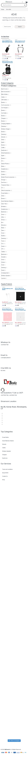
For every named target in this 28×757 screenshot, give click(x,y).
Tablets (3, 251)
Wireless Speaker (5, 275)
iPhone (3, 219)
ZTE (2, 248)
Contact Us (5, 476)
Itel (2, 222)
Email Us (4, 355)
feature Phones (5, 163)
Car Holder (4, 113)
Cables (3, 97)
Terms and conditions (7, 469)
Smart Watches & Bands (7, 201)
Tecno (2, 241)
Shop (3, 479)
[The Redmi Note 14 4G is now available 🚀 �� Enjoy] (14, 499)
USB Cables (4, 99)
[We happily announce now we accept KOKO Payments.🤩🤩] (14, 718)
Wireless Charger (5, 129)
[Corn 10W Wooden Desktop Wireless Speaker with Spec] (14, 660)
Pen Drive (3, 182)
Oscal (2, 233)
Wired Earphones (5, 153)
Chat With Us (6, 368)
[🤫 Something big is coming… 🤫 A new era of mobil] (14, 584)
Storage (3, 179)
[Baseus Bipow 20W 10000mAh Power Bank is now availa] (14, 704)
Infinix (2, 217)
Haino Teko (4, 203)
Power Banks (5, 39)
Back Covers (4, 89)
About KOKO (5, 472)
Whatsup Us (5, 342)
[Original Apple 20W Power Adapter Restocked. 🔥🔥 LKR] (14, 639)
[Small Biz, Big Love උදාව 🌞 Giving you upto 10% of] (14, 594)
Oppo (2, 230)
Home (2, 9)
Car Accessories (5, 105)
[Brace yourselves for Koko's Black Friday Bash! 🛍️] (14, 621)
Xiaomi (2, 246)
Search (25, 5)
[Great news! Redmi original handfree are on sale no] (14, 489)
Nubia (2, 227)
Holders (3, 174)
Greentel (3, 257)
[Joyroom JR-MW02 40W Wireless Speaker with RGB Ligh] (14, 684)
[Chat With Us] (2, 365)
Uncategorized (5, 273)
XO (2, 161)
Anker (9, 39)
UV (2, 187)
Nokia (2, 166)
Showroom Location (8, 401)
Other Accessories (5, 190)
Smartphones (4, 209)
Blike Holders (4, 94)
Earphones (3, 150)
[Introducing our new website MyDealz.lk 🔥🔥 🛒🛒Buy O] (14, 731)
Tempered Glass (5, 185)
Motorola (3, 225)
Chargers (3, 118)
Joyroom (3, 278)
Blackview (3, 211)
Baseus (3, 102)
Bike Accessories (5, 91)
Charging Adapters (5, 123)
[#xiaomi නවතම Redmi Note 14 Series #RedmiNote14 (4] (14, 519)
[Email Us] (2, 352)
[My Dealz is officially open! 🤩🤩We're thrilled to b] (14, 564)
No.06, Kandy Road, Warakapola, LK (14, 408)
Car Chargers (4, 107)
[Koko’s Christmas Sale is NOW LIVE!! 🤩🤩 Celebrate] (14, 606)
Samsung (3, 126)
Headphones (4, 169)
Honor (2, 214)
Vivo (2, 243)
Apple (2, 142)
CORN (2, 147)
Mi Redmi (3, 206)
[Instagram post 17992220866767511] (14, 673)
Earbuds (4, 60)
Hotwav (3, 262)
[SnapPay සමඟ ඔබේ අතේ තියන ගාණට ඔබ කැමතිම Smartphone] (14, 542)
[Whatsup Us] (2, 339)
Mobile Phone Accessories (7, 177)
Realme (3, 235)
